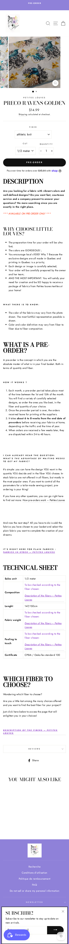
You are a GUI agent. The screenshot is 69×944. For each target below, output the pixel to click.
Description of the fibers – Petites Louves (43, 597)
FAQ (34, 885)
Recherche (34, 866)
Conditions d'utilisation (34, 872)
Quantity (46, 144)
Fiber (33, 127)
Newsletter (34, 902)
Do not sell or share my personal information (34, 891)
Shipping (23, 114)
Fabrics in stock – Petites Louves (29, 552)
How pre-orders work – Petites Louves (44, 500)
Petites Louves (34, 97)
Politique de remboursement (34, 879)
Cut (25, 143)
